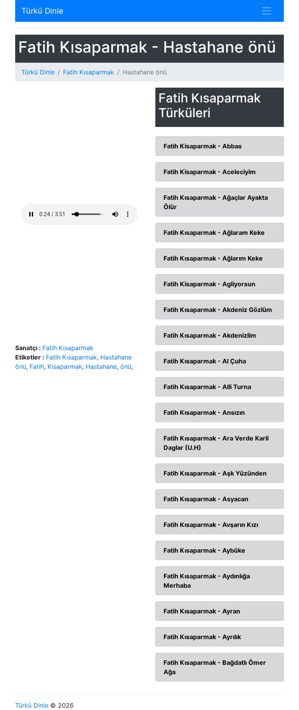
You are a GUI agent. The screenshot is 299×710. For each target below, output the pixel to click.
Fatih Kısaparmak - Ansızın (204, 412)
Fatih (37, 366)
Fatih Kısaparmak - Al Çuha (205, 361)
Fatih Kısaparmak (88, 72)
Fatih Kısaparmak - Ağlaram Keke (214, 232)
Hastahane (101, 366)
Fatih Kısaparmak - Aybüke (204, 550)
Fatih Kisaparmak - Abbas (203, 146)
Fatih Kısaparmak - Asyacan (206, 499)
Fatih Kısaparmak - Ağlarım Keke (213, 258)
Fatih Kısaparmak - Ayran (202, 611)
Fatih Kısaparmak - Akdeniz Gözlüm (218, 310)
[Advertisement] (79, 145)
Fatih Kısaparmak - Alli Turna (207, 387)
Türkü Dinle (42, 11)
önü (125, 366)
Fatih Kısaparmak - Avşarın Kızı (211, 525)
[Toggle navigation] (267, 11)
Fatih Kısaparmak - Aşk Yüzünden (215, 473)
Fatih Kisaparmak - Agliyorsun (209, 284)
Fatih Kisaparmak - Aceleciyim (210, 172)
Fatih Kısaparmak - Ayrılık (202, 637)
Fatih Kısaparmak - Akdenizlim (210, 335)
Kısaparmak (64, 366)
